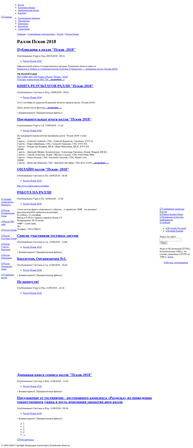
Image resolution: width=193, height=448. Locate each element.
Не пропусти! (28, 282)
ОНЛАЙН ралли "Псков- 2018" (43, 169)
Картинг (22, 13)
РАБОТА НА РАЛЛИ (34, 192)
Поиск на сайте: (168, 236)
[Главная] (6, 17)
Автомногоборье (26, 7)
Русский (181, 228)
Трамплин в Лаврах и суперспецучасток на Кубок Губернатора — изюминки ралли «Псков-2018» (67, 69)
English (179, 231)
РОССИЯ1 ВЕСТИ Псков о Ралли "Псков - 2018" (42, 76)
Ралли (21, 5)
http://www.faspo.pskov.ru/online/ (33, 186)
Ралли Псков (72, 34)
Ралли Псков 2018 (32, 61)
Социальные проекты (29, 18)
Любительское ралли (28, 10)
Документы (24, 21)
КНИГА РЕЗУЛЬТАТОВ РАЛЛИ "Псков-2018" (55, 86)
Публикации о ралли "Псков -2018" (46, 50)
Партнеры (23, 23)
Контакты (23, 26)
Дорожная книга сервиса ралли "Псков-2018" (54, 375)
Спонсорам (23, 29)
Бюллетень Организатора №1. (41, 259)
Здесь (170, 257)
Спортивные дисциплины (41, 34)
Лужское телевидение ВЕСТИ (32, 79)
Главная (21, 34)
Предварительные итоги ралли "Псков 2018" (54, 119)
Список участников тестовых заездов (47, 235)
